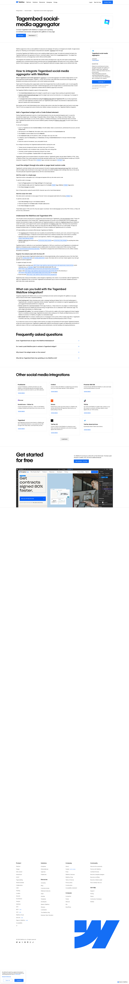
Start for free (97, 2)
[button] (28, 2)
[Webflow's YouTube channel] (19, 942)
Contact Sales (107, 2)
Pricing (55, 2)
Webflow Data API (49, 98)
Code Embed (60, 55)
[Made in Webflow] (17, 942)
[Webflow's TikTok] (33, 942)
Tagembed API (24, 233)
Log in (90, 2)
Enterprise (49, 2)
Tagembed (52, 50)
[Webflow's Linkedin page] (27, 942)
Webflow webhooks (23, 240)
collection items (58, 236)
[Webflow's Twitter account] (22, 942)
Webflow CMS (54, 223)
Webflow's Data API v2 (66, 222)
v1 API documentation (64, 218)
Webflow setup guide (60, 120)
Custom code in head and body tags (28, 95)
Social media (95, 60)
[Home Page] (20, 2)
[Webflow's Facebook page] (25, 942)
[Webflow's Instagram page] (30, 942)
